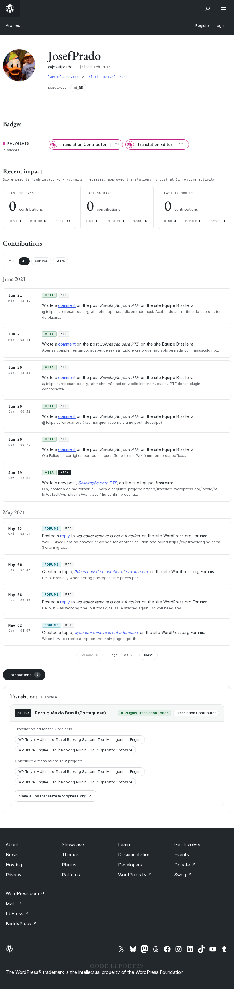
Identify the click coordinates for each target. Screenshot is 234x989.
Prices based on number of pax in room (111, 571)
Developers (130, 865)
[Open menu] (225, 8)
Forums (41, 261)
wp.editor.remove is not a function (106, 632)
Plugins (69, 865)
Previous (89, 655)
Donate (185, 865)
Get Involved (188, 844)
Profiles (13, 25)
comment (67, 305)
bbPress (17, 913)
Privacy (13, 874)
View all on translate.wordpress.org (52, 796)
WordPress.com (25, 893)
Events (181, 854)
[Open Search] (208, 8)
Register (202, 25)
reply (65, 535)
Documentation (134, 854)
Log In (220, 25)
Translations (23, 674)
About (12, 844)
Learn (124, 844)
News (12, 854)
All (24, 261)
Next (148, 655)
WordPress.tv (135, 874)
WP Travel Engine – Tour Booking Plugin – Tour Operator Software (75, 750)
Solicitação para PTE (97, 482)
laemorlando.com (64, 77)
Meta (60, 261)
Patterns (71, 874)
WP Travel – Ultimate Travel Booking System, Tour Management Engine (80, 739)
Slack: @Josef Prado (108, 77)
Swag (183, 874)
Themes (70, 854)
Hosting (14, 865)
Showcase (73, 844)
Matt (14, 903)
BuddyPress (21, 924)
